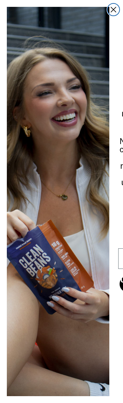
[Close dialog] (113, 9)
